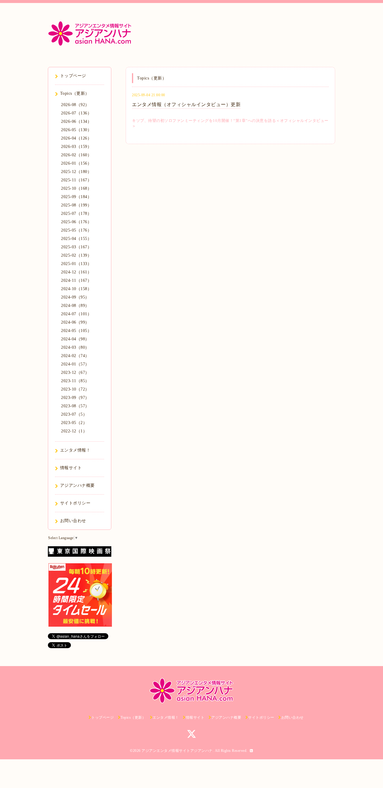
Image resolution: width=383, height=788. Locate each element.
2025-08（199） (76, 205)
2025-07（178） (76, 213)
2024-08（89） (75, 305)
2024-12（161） (76, 272)
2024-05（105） (76, 330)
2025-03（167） (76, 247)
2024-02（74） (75, 356)
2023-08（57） (75, 406)
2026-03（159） (76, 146)
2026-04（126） (76, 138)
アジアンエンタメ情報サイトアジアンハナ (177, 751)
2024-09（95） (75, 297)
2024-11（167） (76, 280)
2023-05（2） (74, 422)
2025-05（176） (76, 230)
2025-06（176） (76, 222)
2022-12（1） (74, 431)
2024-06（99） (75, 322)
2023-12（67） (75, 372)
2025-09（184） (76, 197)
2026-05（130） (76, 130)
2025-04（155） (76, 238)
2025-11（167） (76, 180)
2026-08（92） (75, 104)
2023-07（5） (74, 414)
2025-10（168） (76, 188)
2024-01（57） (75, 364)
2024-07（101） (76, 314)
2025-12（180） (76, 171)
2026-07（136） (76, 113)
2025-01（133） (76, 263)
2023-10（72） (75, 389)
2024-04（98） (75, 339)
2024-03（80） (75, 347)
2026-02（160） (76, 155)
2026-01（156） (76, 163)
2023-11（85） (75, 381)
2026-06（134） (76, 121)
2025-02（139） (76, 255)
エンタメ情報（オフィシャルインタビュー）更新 (186, 104)
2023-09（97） (75, 397)
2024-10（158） (76, 289)
